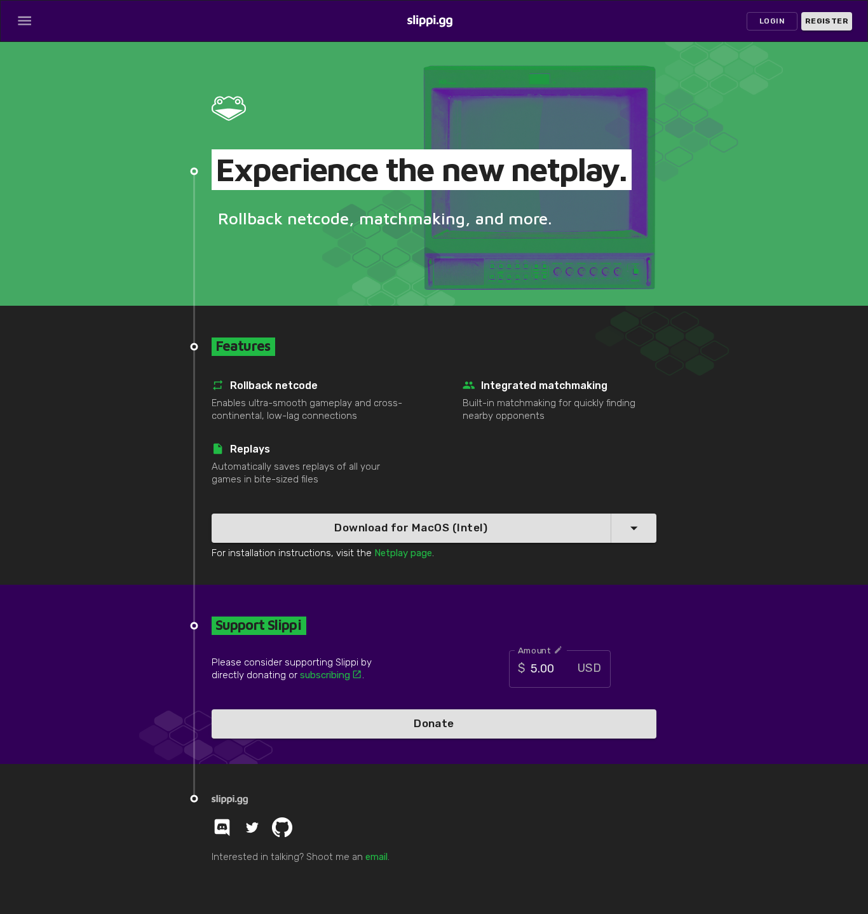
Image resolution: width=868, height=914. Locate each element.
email (376, 857)
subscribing (325, 675)
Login (772, 21)
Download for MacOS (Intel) (410, 527)
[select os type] (633, 528)
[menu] (24, 20)
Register (826, 21)
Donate (434, 723)
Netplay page (403, 553)
